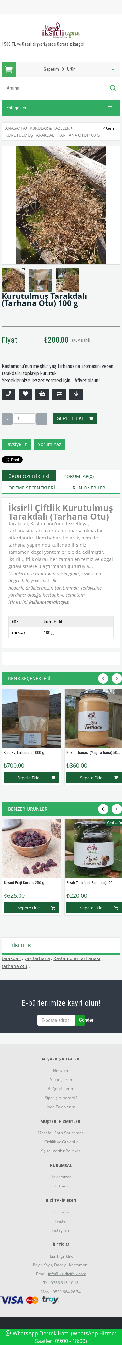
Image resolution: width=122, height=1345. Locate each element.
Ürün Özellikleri (28, 476)
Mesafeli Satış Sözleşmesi (61, 1133)
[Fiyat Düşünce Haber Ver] (76, 394)
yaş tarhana (37, 958)
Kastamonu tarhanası (76, 958)
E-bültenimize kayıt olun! (61, 1003)
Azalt (7, 419)
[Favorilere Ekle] (25, 394)
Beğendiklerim (61, 1088)
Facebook (61, 1212)
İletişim (61, 1186)
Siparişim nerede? (61, 1097)
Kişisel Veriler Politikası (61, 1151)
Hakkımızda (61, 1177)
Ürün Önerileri (88, 488)
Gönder (82, 1020)
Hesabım (61, 1070)
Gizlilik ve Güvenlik (61, 1142)
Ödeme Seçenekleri (31, 488)
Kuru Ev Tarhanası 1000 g (24, 752)
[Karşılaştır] (59, 394)
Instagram (61, 1230)
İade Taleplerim (61, 1107)
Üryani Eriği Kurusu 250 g (24, 883)
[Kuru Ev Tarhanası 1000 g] (31, 718)
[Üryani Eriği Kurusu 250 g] (31, 848)
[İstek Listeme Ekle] (42, 394)
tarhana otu (14, 966)
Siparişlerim (61, 1079)
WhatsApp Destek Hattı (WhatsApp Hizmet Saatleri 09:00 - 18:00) (64, 1337)
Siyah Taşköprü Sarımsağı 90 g (90, 883)
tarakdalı (11, 958)
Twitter (61, 1221)
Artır (41, 419)
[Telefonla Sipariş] (8, 394)
